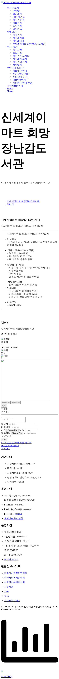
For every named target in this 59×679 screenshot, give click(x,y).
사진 (3, 430)
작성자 (4, 424)
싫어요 (15, 402)
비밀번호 (5, 427)
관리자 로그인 (11, 559)
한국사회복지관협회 (14, 577)
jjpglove (18, 514)
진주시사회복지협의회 (15, 573)
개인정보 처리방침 (13, 518)
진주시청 (8, 587)
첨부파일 (5, 433)
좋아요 (5, 402)
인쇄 (4, 406)
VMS (6, 591)
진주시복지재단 (12, 600)
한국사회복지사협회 (14, 582)
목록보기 (5, 448)
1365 (6, 596)
